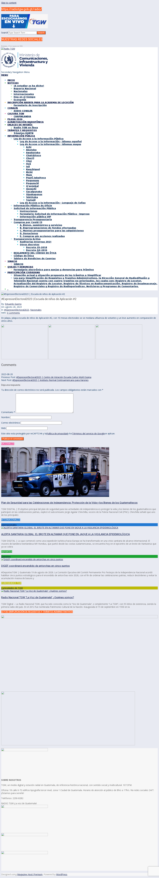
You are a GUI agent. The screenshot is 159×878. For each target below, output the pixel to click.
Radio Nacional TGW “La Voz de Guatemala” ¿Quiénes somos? (37, 597)
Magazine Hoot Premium (30, 874)
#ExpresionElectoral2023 (16, 309)
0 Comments (13, 312)
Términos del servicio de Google (88, 433)
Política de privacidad (57, 433)
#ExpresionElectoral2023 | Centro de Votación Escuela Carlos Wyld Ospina (53, 377)
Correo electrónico (10, 422)
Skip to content (8, 2)
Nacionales (35, 309)
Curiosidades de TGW (12, 588)
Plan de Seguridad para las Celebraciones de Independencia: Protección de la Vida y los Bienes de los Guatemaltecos (69, 502)
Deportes (6, 556)
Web (3, 428)
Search (4, 32)
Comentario (8, 412)
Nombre (5, 417)
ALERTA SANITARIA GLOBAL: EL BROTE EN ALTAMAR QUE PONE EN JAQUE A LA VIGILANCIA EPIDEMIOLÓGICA (65, 534)
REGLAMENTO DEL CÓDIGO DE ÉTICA (35, 252)
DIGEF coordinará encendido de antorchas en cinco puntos (35, 565)
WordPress (61, 874)
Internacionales (9, 524)
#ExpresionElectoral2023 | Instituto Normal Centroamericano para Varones (50, 380)
